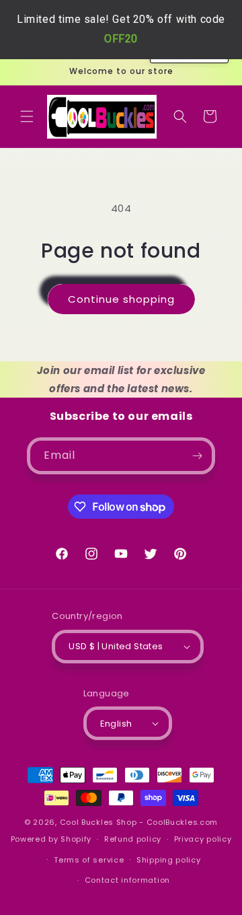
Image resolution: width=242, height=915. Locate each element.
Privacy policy (203, 839)
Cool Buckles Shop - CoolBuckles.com (139, 822)
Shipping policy (168, 859)
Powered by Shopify (51, 839)
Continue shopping (121, 299)
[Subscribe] (197, 455)
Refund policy (132, 839)
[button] (27, 116)
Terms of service (89, 859)
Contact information (127, 880)
